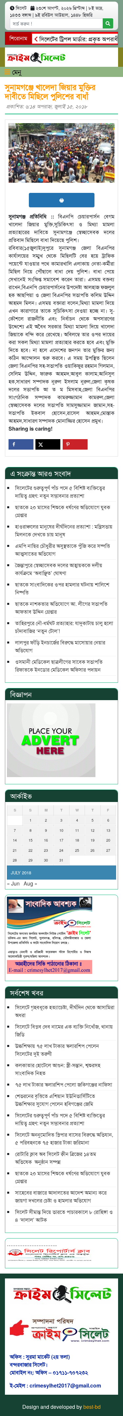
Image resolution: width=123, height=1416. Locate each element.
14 (15, 840)
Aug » (30, 883)
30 (46, 860)
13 (108, 830)
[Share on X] (47, 444)
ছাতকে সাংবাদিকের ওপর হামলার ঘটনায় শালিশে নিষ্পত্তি (62, 588)
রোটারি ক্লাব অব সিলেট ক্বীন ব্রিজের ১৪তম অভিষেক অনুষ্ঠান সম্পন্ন (55, 1157)
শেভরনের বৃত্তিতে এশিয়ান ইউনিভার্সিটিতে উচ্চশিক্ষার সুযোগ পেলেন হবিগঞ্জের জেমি (55, 1100)
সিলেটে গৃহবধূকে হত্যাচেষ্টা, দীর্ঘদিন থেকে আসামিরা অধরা (64, 1011)
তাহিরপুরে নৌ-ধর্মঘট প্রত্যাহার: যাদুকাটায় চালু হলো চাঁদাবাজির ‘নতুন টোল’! (64, 627)
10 (61, 830)
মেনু (15, 71)
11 (77, 830)
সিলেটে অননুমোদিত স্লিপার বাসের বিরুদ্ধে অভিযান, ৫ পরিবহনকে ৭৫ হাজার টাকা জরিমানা (64, 1138)
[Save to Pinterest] (75, 444)
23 (46, 850)
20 (108, 840)
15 (30, 840)
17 (61, 840)
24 (61, 850)
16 (46, 840)
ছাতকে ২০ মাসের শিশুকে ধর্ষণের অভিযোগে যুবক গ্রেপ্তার (62, 511)
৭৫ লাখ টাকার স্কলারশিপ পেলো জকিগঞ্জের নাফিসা (63, 1084)
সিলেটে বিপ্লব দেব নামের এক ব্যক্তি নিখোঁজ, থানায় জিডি (64, 1030)
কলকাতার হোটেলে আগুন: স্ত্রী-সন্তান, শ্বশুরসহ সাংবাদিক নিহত (57, 1069)
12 (92, 830)
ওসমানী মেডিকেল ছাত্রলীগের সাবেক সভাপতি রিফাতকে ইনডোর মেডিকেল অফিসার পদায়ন (59, 665)
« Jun (13, 883)
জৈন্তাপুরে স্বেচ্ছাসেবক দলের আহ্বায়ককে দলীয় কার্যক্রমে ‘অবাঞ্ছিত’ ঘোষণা (58, 569)
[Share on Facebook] (21, 444)
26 (92, 850)
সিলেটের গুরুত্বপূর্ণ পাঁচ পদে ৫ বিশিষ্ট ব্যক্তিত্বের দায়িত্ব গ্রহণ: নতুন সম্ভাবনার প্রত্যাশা (60, 491)
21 (15, 850)
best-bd (92, 1406)
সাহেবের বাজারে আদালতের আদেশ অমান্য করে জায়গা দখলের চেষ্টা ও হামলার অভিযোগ (61, 1196)
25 (77, 850)
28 (15, 860)
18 (77, 840)
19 (92, 840)
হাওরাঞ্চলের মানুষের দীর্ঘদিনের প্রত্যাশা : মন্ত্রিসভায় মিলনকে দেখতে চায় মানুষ (64, 530)
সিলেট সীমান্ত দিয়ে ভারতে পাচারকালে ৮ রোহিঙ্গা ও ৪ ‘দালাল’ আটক (64, 1215)
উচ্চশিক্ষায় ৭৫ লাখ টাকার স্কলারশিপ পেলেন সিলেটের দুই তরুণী (57, 1049)
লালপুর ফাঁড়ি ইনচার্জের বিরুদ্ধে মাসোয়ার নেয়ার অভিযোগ (60, 646)
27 (108, 850)
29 (30, 860)
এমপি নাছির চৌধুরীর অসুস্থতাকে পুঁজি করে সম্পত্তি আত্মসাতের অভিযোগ (62, 549)
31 (61, 860)
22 (30, 850)
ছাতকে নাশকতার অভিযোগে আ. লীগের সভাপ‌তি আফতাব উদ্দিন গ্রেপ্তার (61, 607)
